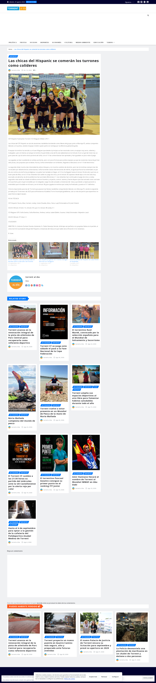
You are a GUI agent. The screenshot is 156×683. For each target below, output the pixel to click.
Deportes (44, 42)
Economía (56, 42)
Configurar (115, 676)
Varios (110, 42)
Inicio (10, 49)
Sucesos (33, 42)
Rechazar (104, 676)
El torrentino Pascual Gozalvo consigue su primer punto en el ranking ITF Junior (51, 482)
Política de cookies (69, 678)
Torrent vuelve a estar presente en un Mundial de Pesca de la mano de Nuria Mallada (53, 412)
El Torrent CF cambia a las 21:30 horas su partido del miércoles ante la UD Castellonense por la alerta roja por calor (22, 482)
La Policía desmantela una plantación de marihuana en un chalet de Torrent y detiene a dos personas (132, 652)
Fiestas (23, 42)
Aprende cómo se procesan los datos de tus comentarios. (56, 603)
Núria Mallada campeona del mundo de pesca (21, 421)
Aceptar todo (93, 676)
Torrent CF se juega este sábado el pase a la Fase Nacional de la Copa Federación (53, 350)
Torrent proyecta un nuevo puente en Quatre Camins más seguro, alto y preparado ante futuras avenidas (59, 645)
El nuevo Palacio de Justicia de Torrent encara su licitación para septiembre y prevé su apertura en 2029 (95, 644)
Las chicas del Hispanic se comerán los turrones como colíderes (35, 49)
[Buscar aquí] (148, 15)
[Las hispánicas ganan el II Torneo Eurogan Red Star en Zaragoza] (53, 250)
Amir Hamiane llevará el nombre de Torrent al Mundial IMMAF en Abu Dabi (85, 480)
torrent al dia (15, 70)
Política (13, 42)
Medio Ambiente (83, 42)
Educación (99, 42)
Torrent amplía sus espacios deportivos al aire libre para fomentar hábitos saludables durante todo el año (85, 398)
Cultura (68, 42)
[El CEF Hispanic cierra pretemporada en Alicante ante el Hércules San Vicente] (22, 250)
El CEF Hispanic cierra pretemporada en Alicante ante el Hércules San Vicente (21, 260)
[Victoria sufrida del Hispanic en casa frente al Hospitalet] (84, 250)
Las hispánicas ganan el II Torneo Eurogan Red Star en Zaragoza (53, 260)
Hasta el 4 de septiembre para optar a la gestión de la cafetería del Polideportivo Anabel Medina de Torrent (21, 533)
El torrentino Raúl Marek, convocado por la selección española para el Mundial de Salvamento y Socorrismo (86, 335)
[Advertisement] (72, 26)
